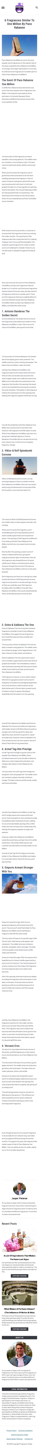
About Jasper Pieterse (14, 1439)
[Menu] (3, 8)
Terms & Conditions (25, 1431)
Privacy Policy (11, 1431)
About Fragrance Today (19, 1435)
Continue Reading (20, 1276)
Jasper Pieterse (19, 1198)
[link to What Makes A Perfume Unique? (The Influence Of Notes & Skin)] (19, 1293)
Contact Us (29, 1439)
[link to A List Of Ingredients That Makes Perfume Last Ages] (19, 1240)
